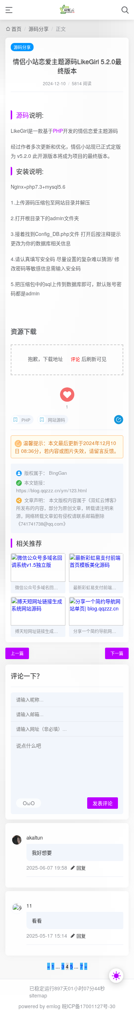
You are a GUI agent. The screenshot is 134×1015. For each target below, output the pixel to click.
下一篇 (116, 653)
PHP (58, 130)
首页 (16, 28)
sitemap (38, 995)
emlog (53, 1006)
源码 (22, 115)
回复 (81, 867)
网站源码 (56, 420)
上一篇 (17, 653)
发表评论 (103, 803)
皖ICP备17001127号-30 (88, 1006)
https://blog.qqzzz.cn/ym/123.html (51, 490)
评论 (75, 359)
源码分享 (39, 28)
